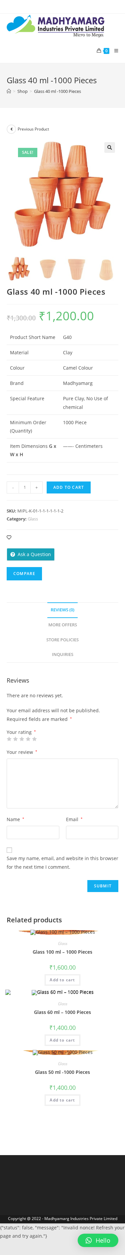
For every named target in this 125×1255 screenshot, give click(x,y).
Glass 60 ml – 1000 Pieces (62, 1012)
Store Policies (62, 640)
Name (15, 819)
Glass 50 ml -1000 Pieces (62, 1072)
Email (74, 819)
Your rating (21, 732)
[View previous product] (11, 129)
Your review (22, 752)
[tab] (62, 610)
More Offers (62, 625)
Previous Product (33, 129)
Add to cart (68, 487)
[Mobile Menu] (113, 50)
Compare (24, 573)
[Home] (9, 91)
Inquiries (62, 654)
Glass (33, 519)
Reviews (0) (62, 610)
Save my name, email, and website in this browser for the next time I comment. (62, 862)
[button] (98, 1240)
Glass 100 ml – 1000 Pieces (62, 952)
